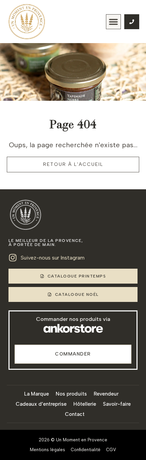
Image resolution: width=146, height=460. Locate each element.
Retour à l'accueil (73, 164)
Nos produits (71, 394)
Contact (75, 414)
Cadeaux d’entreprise (41, 404)
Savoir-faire (117, 404)
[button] (113, 21)
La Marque (36, 394)
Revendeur (106, 394)
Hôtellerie (84, 404)
